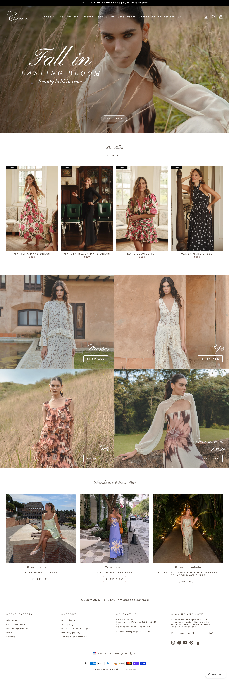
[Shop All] (39, 322)
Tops (99, 16)
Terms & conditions (74, 636)
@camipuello (114, 567)
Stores (10, 636)
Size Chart (68, 620)
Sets (121, 16)
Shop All (50, 16)
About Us (12, 620)
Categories (147, 16)
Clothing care (15, 624)
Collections (166, 16)
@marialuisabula (188, 567)
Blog (9, 632)
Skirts (110, 16)
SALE (181, 16)
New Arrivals (69, 16)
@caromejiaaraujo (41, 567)
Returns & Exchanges (75, 628)
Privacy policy (70, 632)
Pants (131, 16)
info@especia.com (137, 631)
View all (115, 155)
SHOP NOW (114, 118)
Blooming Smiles (17, 628)
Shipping (67, 624)
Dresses (87, 16)
